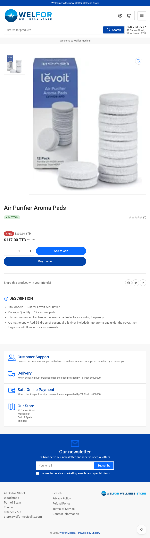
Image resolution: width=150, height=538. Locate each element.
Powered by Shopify (89, 532)
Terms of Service (64, 509)
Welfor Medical (67, 532)
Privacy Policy (62, 498)
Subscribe (103, 465)
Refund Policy (61, 503)
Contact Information (66, 514)
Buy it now (45, 261)
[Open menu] (142, 15)
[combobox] (64, 30)
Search (116, 30)
